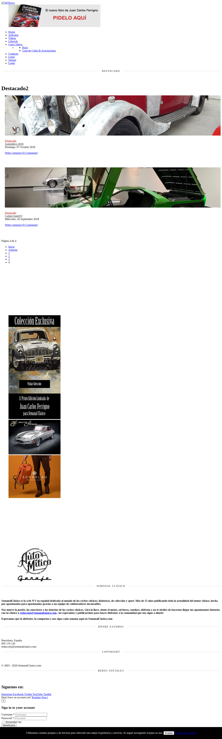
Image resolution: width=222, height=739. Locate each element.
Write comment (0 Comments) (21, 152)
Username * (8, 714)
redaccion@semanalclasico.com (38, 612)
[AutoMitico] (34, 580)
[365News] (8, 2)
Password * (7, 718)
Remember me (14, 721)
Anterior (13, 249)
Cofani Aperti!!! (13, 215)
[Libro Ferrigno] (54, 26)
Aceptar (169, 733)
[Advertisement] (115, 291)
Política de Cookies (185, 732)
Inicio (11, 246)
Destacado (10, 140)
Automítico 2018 (14, 143)
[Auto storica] (34, 453)
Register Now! (40, 697)
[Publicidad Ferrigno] (34, 418)
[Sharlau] (34, 497)
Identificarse (9, 725)
